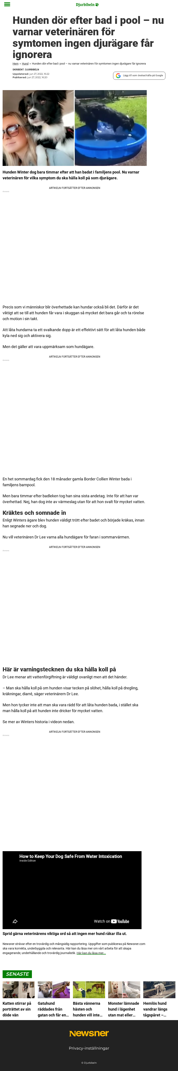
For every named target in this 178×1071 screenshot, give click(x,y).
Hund (25, 63)
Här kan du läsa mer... (91, 953)
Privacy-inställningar (89, 1048)
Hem (15, 63)
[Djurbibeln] (87, 5)
